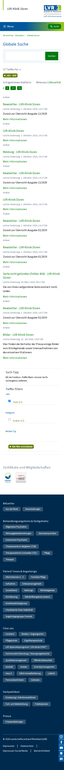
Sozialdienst (11, 590)
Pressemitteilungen (14, 721)
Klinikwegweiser (47, 590)
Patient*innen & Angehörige (20, 571)
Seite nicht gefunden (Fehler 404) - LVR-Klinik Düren (31, 276)
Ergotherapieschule (33, 640)
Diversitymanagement (44, 666)
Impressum (8, 746)
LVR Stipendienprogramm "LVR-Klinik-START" (26, 647)
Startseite (19, 35)
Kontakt (9, 666)
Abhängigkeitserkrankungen (18, 533)
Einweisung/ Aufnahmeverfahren (20, 697)
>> (13, 88)
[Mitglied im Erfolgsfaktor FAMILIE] (21, 477)
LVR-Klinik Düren (13, 131)
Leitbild (51, 673)
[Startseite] (52, 9)
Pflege (47, 552)
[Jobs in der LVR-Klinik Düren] (61, 759)
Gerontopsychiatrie (47, 533)
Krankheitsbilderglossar (16, 603)
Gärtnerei (35, 679)
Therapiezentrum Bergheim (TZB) (21, 546)
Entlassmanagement (31, 583)
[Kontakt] (61, 753)
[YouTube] (61, 748)
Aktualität (55, 82)
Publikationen (41, 704)
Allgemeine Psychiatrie (16, 526)
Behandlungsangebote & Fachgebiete (25, 521)
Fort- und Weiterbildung (17, 704)
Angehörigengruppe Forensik (19, 616)
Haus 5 (9, 673)
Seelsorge (28, 590)
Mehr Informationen (15, 119)
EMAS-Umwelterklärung (30, 673)
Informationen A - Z (15, 577)
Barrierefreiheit (42, 750)
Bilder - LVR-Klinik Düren (18, 335)
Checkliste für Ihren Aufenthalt (19, 609)
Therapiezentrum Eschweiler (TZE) (21, 552)
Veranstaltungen (32, 509)
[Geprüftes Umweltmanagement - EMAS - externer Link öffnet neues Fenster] (8, 477)
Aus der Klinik (12, 509)
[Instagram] (61, 737)
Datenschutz (27, 746)
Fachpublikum (11, 692)
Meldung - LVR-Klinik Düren (20, 152)
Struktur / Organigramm (33, 634)
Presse (7, 716)
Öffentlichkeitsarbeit (43, 660)
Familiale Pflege (38, 577)
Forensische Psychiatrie (16, 539)
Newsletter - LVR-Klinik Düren (21, 104)
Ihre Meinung (11, 596)
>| (19, 88)
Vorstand (10, 634)
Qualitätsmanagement (16, 660)
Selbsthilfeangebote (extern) (37, 596)
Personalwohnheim (15, 679)
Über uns (8, 628)
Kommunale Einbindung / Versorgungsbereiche (27, 653)
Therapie (10, 559)
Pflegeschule (11, 640)
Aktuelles (8, 503)
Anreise (23, 666)
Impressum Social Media (15, 750)
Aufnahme (10, 583)
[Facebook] (61, 742)
